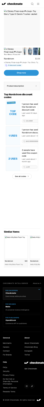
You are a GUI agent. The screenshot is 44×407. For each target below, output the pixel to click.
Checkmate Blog (31, 347)
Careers (6, 347)
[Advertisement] (22, 203)
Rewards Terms (9, 392)
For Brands (7, 355)
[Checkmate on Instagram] (26, 386)
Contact (6, 351)
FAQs (5, 367)
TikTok (27, 355)
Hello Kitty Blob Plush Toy (14, 264)
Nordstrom (9, 261)
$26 (26, 261)
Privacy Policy (8, 375)
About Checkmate (31, 343)
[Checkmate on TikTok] (32, 386)
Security (6, 371)
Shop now (21, 73)
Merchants (7, 343)
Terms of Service (10, 388)
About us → (37, 283)
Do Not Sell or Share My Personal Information (10, 381)
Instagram (28, 351)
